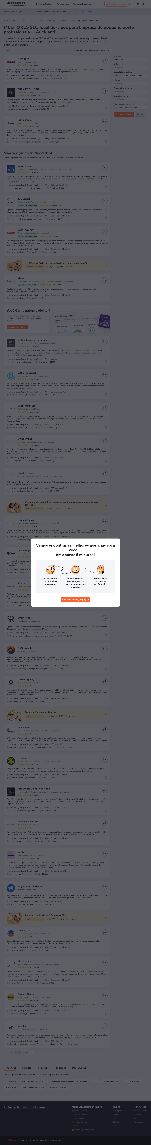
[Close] (117, 541)
